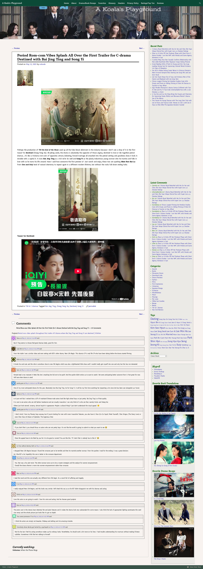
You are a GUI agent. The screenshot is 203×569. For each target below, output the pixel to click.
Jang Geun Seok (166, 322)
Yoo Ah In (154, 347)
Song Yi (80, 306)
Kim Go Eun (170, 325)
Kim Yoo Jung (179, 328)
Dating (154, 318)
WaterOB (157, 378)
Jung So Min (163, 325)
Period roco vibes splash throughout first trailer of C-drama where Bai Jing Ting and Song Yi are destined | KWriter (59, 333)
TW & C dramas (31, 306)
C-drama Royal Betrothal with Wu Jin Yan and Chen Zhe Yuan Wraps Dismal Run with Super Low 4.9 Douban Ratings (170, 188)
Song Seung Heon (164, 345)
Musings (155, 297)
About (73, 3)
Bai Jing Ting (50, 306)
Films (154, 282)
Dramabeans (158, 369)
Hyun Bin (154, 322)
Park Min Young (170, 338)
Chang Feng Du (63, 306)
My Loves (155, 299)
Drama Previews (157, 277)
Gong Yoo (171, 319)
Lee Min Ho (182, 331)
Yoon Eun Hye (166, 348)
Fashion (154, 280)
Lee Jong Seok (160, 331)
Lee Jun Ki (171, 331)
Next (142, 48)
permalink (92, 306)
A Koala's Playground (12, 3)
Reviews (160, 3)
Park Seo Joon (182, 338)
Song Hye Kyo (174, 341)
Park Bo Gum (159, 338)
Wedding (185, 345)
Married (169, 334)
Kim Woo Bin (170, 328)
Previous (16, 48)
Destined (73, 306)
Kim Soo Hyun (157, 328)
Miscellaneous (156, 292)
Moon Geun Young (179, 334)
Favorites (102, 3)
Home (66, 3)
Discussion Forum (157, 273)
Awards (154, 269)
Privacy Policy (133, 3)
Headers (121, 3)
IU (160, 322)
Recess (154, 305)
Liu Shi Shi (161, 334)
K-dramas (155, 290)
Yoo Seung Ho (177, 348)
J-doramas (155, 286)
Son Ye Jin (172, 345)
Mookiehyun (158, 374)
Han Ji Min (185, 319)
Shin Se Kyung (163, 341)
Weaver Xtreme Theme (195, 567)
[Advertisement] (166, 144)
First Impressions (157, 284)
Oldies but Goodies (158, 301)
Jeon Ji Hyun (176, 322)
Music (154, 295)
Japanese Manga (157, 288)
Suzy (179, 344)
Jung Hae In (157, 325)
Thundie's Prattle (159, 376)
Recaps (154, 303)
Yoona (159, 348)
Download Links (157, 275)
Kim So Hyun (185, 325)
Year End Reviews (157, 310)
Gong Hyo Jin (163, 319)
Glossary (111, 3)
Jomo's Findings (159, 371)
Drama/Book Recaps (87, 3)
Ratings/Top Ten (148, 3)
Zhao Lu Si (185, 348)
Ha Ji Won (178, 319)
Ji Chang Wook (185, 322)
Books (154, 271)
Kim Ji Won (177, 325)
